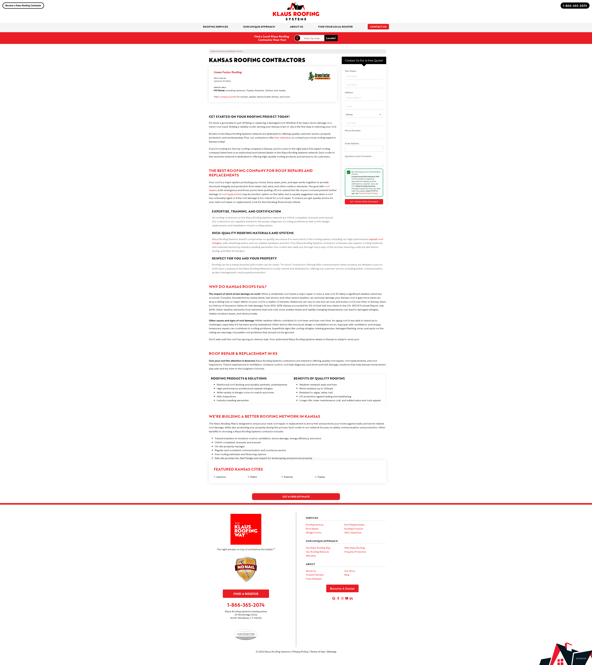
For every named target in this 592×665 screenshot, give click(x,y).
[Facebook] (338, 598)
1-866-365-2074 (575, 5)
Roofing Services (314, 524)
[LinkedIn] (351, 598)
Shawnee (288, 476)
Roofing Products (353, 528)
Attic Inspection (353, 532)
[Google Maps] (334, 598)
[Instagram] (342, 598)
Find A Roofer (246, 593)
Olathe (253, 476)
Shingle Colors (313, 532)
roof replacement (232, 194)
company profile (227, 96)
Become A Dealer (342, 588)
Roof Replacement (354, 524)
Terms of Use (364, 193)
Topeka (321, 476)
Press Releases (314, 578)
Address (349, 92)
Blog (346, 574)
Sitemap (331, 651)
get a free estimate (296, 496)
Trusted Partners (315, 574)
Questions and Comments (358, 156)
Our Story (349, 571)
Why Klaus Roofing (354, 547)
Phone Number (353, 130)
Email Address (352, 143)
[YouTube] (347, 598)
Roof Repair (312, 528)
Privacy (375, 193)
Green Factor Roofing (228, 72)
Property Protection (355, 551)
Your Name (350, 71)
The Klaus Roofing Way (318, 547)
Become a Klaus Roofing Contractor (23, 5)
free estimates (283, 137)
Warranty (311, 555)
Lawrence (221, 476)
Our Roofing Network (317, 551)
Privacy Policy (300, 651)
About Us (311, 571)
